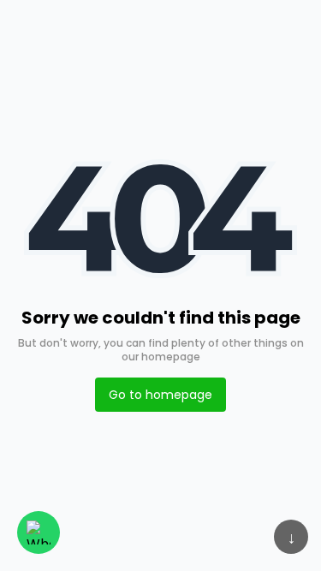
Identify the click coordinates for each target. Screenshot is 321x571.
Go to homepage (160, 394)
